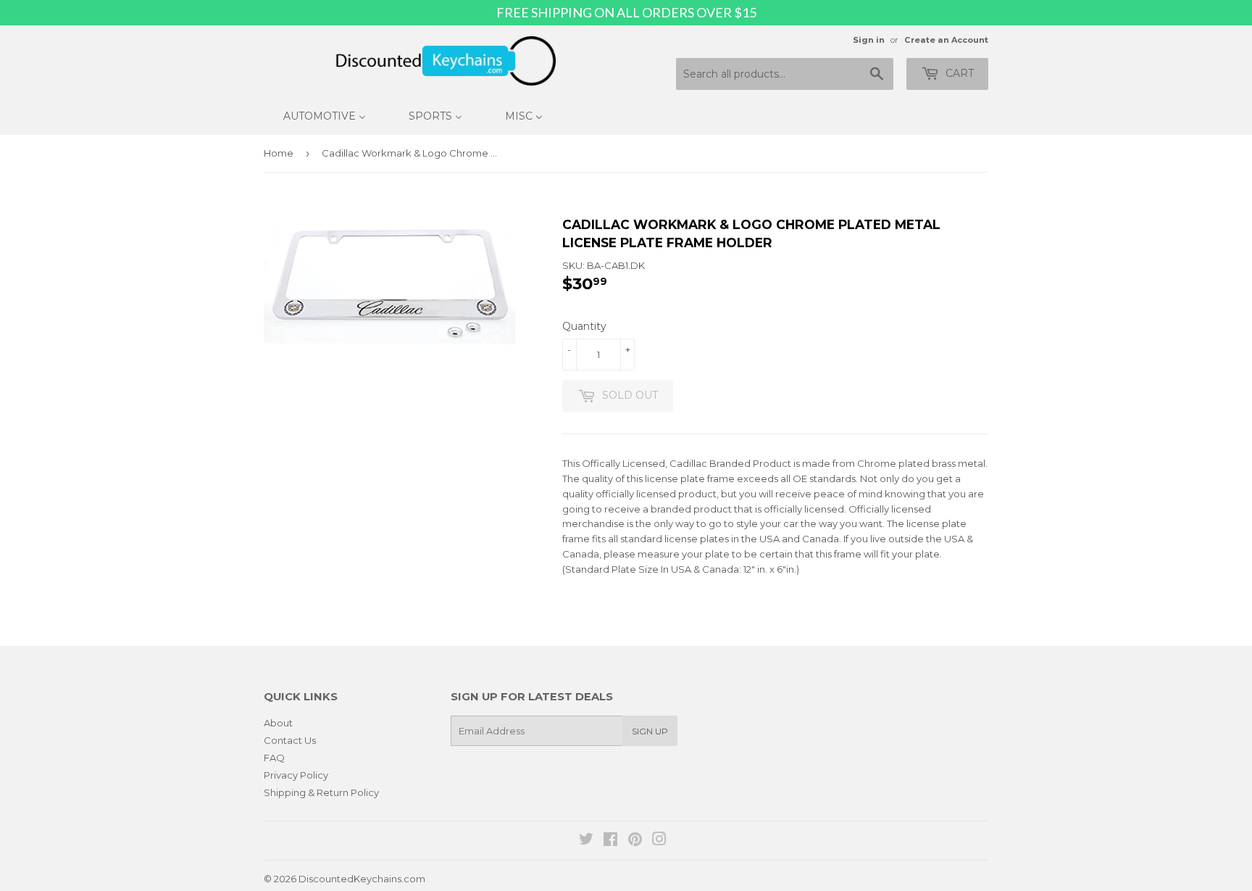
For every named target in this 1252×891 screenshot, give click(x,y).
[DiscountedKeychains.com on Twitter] (586, 841)
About (278, 723)
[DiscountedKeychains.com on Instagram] (659, 841)
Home (278, 153)
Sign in (869, 40)
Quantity (584, 326)
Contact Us (290, 740)
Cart (958, 73)
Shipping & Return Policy (321, 792)
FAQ (274, 757)
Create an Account (946, 40)
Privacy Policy (296, 775)
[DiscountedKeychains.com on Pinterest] (635, 841)
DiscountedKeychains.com (362, 878)
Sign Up (650, 731)
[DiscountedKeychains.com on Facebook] (610, 841)
